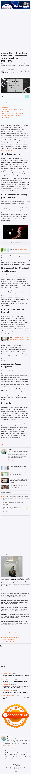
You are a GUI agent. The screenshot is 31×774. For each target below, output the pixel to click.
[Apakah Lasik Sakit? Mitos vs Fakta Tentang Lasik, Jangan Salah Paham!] (5, 469)
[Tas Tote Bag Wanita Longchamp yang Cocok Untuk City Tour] (5, 488)
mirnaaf (3, 593)
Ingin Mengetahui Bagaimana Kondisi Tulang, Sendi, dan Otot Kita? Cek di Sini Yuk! (15, 686)
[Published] (5, 73)
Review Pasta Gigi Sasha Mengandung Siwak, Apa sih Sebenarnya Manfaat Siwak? (16, 676)
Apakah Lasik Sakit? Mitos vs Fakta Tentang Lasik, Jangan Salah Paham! (18, 467)
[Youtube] (24, 768)
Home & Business (5, 635)
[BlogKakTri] (15, 5)
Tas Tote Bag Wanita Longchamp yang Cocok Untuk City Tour (19, 486)
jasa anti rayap (23, 607)
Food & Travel (4, 632)
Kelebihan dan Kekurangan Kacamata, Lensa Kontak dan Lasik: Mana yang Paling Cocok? (19, 339)
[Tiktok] (14, 768)
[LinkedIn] (22, 768)
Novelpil (3, 600)
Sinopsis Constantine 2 (9, 103)
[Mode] (26, 13)
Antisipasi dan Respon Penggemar (12, 115)
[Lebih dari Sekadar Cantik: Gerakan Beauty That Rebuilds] (5, 252)
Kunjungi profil (12, 459)
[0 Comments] (18, 71)
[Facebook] (10, 768)
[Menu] (29, 12)
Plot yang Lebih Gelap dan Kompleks (13, 113)
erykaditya (4, 614)
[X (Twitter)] (12, 768)
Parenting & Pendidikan (7, 639)
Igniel (18, 764)
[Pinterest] (20, 768)
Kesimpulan (5, 117)
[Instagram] (16, 768)
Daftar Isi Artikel (7, 97)
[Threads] (18, 768)
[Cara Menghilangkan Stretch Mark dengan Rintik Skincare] (5, 476)
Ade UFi (3, 621)
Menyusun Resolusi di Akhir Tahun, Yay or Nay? (15, 692)
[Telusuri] (2, 13)
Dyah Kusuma (4, 607)
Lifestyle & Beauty (8, 445)
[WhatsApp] (6, 768)
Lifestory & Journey (17, 635)
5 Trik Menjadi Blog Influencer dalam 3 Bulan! (15, 681)
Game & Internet (14, 633)
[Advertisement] (15, 31)
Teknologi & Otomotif (7, 641)
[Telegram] (8, 768)
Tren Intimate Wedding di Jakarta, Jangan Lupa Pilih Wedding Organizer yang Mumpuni (19, 480)
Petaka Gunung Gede (7, 150)
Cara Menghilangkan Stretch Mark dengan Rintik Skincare (18, 473)
